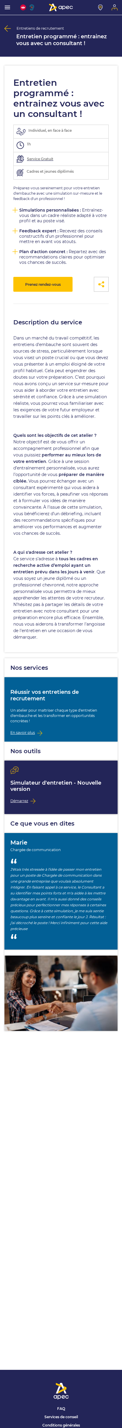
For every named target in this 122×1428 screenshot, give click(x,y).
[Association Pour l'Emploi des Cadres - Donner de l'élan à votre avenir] (61, 7)
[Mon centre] (100, 7)
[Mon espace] (114, 7)
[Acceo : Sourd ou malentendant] (32, 7)
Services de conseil (61, 1417)
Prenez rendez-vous (43, 284)
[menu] (7, 7)
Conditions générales (61, 1425)
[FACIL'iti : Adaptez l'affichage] (23, 7)
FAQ (61, 1408)
